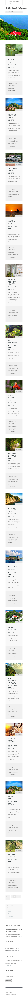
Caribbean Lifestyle (11, 90)
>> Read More (19, 936)
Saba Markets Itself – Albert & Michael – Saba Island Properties (12, 117)
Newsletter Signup (14, 3)
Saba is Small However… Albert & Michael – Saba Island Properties (12, 63)
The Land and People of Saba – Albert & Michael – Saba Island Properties (12, 512)
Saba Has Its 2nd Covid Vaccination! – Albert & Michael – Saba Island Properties (12, 743)
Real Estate (10, 542)
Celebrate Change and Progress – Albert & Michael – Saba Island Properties (12, 400)
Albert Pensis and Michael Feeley (13, 945)
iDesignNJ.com (13, 994)
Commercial (10, 916)
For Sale (9, 909)
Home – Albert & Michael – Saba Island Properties (12, 171)
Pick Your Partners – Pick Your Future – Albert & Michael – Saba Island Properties (12, 225)
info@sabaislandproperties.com (13, 950)
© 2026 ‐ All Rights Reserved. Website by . (11, 993)
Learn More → (19, 55)
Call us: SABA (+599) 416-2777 (12, 948)
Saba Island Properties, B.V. (11, 991)
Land (8, 913)
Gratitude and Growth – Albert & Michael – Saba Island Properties (12, 801)
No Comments (12, 91)
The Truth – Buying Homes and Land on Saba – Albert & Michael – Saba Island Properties (12, 684)
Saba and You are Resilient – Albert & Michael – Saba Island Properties (12, 859)
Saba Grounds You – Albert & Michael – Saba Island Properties (12, 457)
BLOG (15, 88)
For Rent (9, 914)
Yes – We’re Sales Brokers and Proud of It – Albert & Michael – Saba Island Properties (12, 284)
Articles (15, 370)
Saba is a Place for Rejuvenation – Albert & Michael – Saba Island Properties (12, 571)
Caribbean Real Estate (12, 144)
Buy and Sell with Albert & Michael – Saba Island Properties (12, 629)
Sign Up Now (8, 980)
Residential (9, 911)
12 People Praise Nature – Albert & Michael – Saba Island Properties (12, 345)
